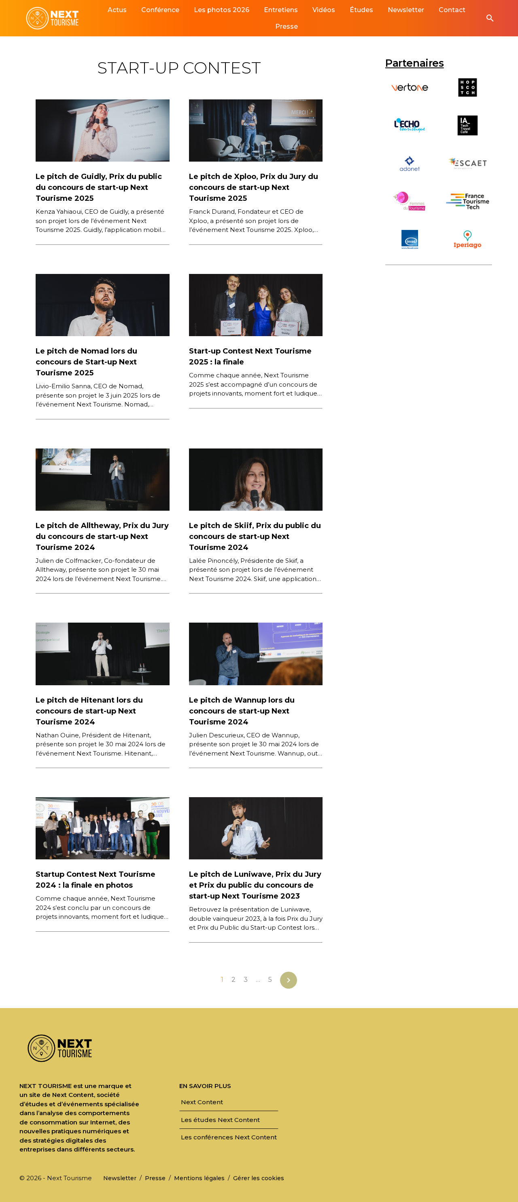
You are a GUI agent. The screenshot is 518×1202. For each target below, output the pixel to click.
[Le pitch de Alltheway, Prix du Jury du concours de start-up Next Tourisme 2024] (103, 479)
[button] (490, 18)
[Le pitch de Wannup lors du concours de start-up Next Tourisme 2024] (256, 653)
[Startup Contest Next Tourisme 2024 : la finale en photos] (103, 828)
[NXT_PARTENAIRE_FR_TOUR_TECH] (467, 212)
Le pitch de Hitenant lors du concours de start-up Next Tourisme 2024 (89, 711)
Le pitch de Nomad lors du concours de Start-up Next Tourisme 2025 (86, 362)
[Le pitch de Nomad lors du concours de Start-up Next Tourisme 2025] (103, 304)
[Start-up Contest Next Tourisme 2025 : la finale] (256, 304)
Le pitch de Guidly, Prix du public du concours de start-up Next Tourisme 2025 (99, 187)
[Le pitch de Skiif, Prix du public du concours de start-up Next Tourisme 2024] (256, 479)
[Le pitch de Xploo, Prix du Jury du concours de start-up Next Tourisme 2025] (256, 130)
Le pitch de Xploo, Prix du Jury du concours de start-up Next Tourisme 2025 (253, 187)
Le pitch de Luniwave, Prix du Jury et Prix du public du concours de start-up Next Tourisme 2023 (255, 885)
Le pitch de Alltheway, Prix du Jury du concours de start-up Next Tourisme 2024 (102, 536)
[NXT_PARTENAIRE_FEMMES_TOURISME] (409, 212)
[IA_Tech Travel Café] (467, 136)
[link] (117, 10)
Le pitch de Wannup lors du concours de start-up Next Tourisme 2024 (242, 711)
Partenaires (414, 63)
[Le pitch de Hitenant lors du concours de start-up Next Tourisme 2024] (103, 653)
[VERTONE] (409, 98)
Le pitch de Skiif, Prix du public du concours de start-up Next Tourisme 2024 (255, 536)
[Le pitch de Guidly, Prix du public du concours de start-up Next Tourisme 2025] (103, 130)
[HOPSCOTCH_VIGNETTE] (467, 98)
